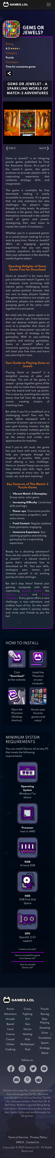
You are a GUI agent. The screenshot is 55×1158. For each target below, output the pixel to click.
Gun (27, 1024)
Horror (28, 1029)
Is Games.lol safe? (27, 949)
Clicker (10, 1044)
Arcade (10, 1019)
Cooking (10, 1049)
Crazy (27, 1009)
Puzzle (45, 1009)
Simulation (44, 1038)
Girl (27, 1019)
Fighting (27, 1014)
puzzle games (32, 591)
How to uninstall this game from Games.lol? (27, 956)
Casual (10, 1039)
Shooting (44, 1028)
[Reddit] (38, 1080)
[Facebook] (11, 1069)
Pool (27, 1049)
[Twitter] (33, 1069)
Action (10, 1009)
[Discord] (16, 1080)
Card (10, 1029)
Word (44, 1053)
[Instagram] (22, 1069)
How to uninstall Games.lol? (27, 966)
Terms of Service (18, 1137)
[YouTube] (44, 1069)
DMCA (20, 1142)
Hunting (27, 1034)
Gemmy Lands (17, 594)
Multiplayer (27, 1044)
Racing (45, 1014)
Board (10, 1024)
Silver (44, 1033)
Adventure (10, 1014)
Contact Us (32, 1142)
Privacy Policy (38, 1137)
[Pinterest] (27, 1080)
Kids (27, 1039)
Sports (45, 1043)
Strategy (44, 1048)
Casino (10, 1034)
